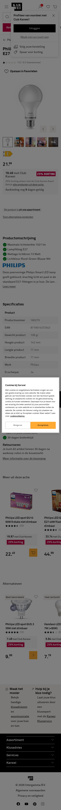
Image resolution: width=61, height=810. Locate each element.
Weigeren (17, 425)
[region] (30, 405)
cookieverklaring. (17, 416)
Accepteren (43, 425)
